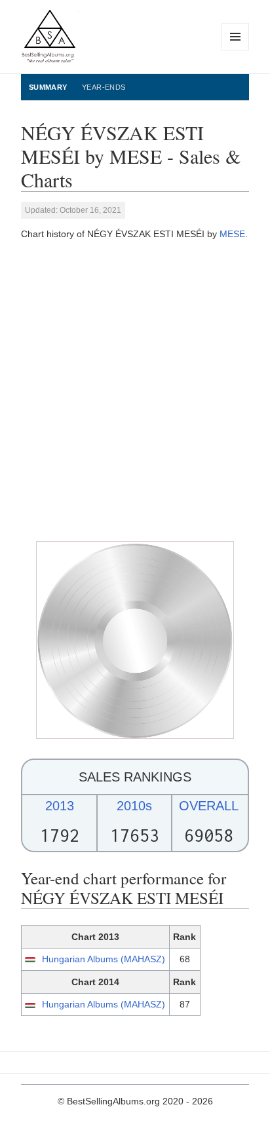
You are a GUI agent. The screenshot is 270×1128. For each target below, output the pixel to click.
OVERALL (209, 806)
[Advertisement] (135, 390)
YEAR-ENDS (104, 87)
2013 (59, 806)
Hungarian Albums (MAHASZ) (103, 959)
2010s (134, 806)
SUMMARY (48, 87)
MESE (232, 234)
